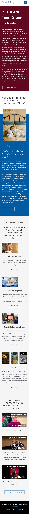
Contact (20, 509)
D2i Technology (14, 506)
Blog (14, 509)
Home (8, 509)
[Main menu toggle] (25, 2)
